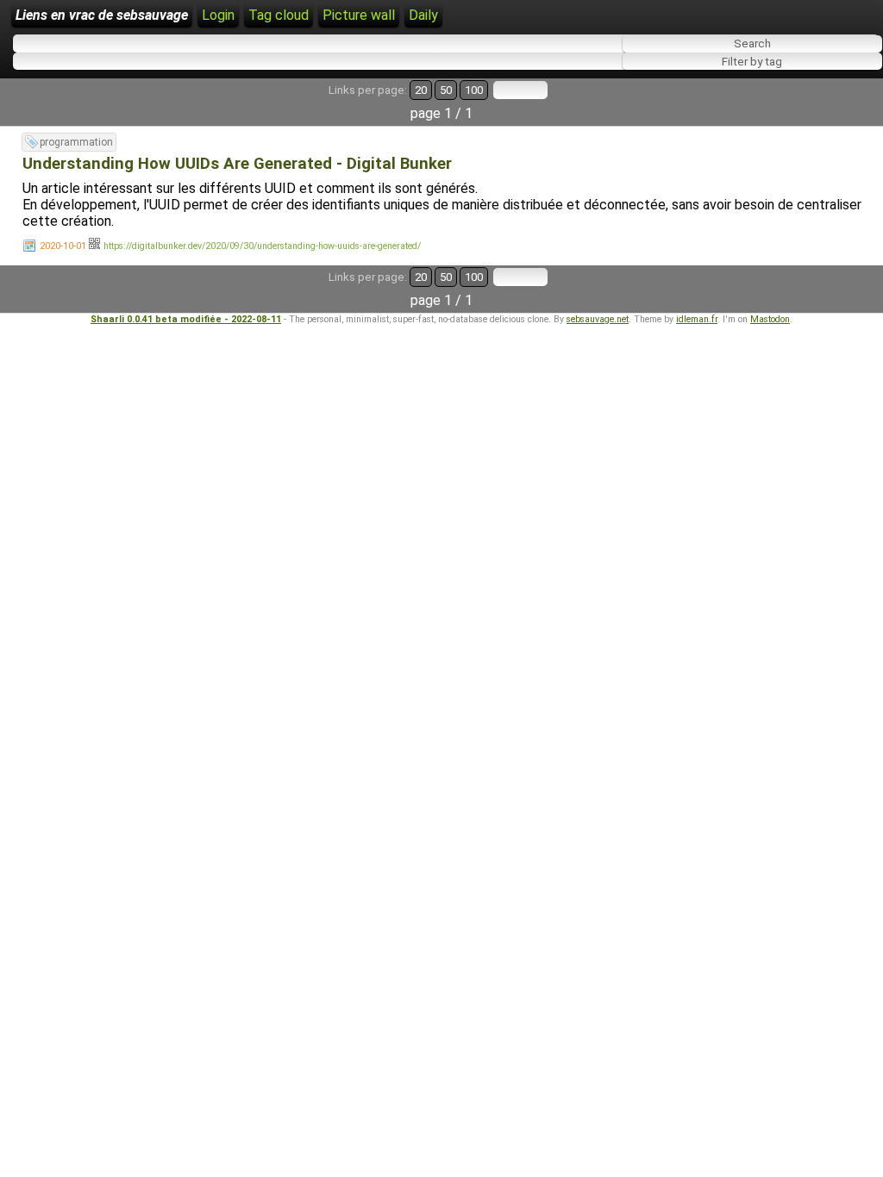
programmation (76, 142)
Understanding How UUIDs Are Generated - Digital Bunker (237, 163)
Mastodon (770, 319)
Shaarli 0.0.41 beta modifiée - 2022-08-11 (186, 319)
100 (474, 90)
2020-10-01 (63, 246)
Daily (423, 15)
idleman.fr (696, 319)
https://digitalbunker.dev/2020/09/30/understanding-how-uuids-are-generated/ (262, 246)
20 (421, 90)
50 (446, 90)
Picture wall (359, 15)
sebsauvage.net (598, 319)
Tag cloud (278, 15)
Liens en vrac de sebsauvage (102, 15)
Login (218, 15)
